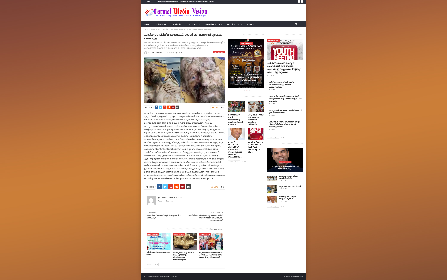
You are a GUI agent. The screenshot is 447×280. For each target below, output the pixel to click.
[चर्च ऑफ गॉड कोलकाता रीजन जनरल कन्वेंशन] (159, 241)
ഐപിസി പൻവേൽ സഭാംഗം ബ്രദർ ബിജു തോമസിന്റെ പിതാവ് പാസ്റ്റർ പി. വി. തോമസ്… (286, 98)
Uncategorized (219, 52)
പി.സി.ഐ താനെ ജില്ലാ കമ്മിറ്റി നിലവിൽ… (288, 177)
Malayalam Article (212, 24)
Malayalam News (246, 43)
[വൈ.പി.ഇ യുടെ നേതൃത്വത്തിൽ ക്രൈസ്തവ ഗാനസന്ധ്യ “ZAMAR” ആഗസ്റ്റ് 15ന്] (246, 63)
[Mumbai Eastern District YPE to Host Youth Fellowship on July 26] (256, 134)
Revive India (299, 276)
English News (160, 24)
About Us (251, 24)
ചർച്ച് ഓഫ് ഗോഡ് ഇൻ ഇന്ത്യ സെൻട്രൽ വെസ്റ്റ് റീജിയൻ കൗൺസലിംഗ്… (281, 84)
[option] (246, 63)
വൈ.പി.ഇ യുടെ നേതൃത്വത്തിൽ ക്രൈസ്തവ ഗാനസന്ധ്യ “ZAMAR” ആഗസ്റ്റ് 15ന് (246, 77)
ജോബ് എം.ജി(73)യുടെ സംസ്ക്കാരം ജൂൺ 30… (287, 197)
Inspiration (177, 24)
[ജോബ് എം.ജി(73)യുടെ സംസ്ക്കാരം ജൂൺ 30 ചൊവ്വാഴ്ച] (272, 199)
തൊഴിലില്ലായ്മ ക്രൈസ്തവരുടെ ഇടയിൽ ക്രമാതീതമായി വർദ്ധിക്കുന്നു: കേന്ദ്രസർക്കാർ (205, 217)
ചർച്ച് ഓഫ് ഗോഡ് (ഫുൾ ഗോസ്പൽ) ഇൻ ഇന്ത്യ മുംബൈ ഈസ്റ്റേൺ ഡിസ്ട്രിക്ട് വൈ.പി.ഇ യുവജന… (283, 67)
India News (193, 24)
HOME (146, 24)
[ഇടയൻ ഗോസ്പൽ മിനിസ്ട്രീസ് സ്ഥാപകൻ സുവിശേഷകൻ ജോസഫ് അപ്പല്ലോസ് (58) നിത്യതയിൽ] (236, 134)
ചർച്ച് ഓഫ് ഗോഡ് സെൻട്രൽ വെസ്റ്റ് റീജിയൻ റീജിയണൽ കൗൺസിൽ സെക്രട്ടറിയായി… (284, 124)
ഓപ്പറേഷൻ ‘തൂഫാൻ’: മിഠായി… (290, 186)
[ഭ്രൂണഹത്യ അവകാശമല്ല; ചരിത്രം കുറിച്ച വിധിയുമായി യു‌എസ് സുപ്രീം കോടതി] (211, 241)
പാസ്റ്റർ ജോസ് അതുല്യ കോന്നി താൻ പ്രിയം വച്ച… (285, 167)
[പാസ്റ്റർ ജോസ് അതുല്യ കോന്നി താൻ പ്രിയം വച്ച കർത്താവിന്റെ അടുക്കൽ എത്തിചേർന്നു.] (285, 160)
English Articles (233, 24)
